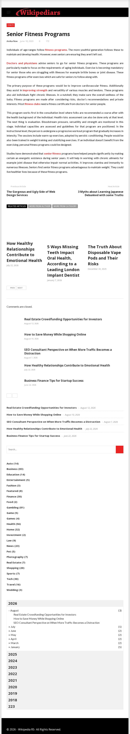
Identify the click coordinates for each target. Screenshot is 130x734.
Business (12, 469)
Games (11, 518)
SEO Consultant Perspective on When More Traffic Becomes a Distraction (68, 351)
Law (9, 540)
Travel (11, 584)
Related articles (17, 206)
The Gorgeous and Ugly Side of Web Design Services (31, 193)
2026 (12, 603)
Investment (14, 535)
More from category (65, 206)
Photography (15, 557)
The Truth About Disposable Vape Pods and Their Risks (105, 255)
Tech (10, 579)
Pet (9, 551)
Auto (10, 463)
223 (11, 706)
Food (10, 502)
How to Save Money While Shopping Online (55, 334)
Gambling (13, 507)
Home (10, 529)
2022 (12, 673)
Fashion (11, 485)
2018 (12, 699)
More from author (39, 206)
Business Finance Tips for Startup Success (53, 381)
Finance (11, 496)
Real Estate (14, 562)
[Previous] (9, 396)
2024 (12, 660)
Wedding (12, 590)
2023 (12, 667)
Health (10, 25)
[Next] (14, 396)
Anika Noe (12, 41)
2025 (12, 654)
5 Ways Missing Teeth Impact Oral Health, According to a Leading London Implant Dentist (63, 261)
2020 (12, 686)
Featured (12, 491)
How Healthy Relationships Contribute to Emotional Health (24, 251)
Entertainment (16, 480)
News (10, 546)
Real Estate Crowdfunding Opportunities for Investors (63, 319)
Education (13, 474)
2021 (12, 680)
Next (20, 287)
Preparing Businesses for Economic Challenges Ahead (46, 3)
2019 (12, 693)
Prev (12, 287)
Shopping (13, 568)
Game (10, 513)
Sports (11, 573)
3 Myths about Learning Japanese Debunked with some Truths (100, 193)
